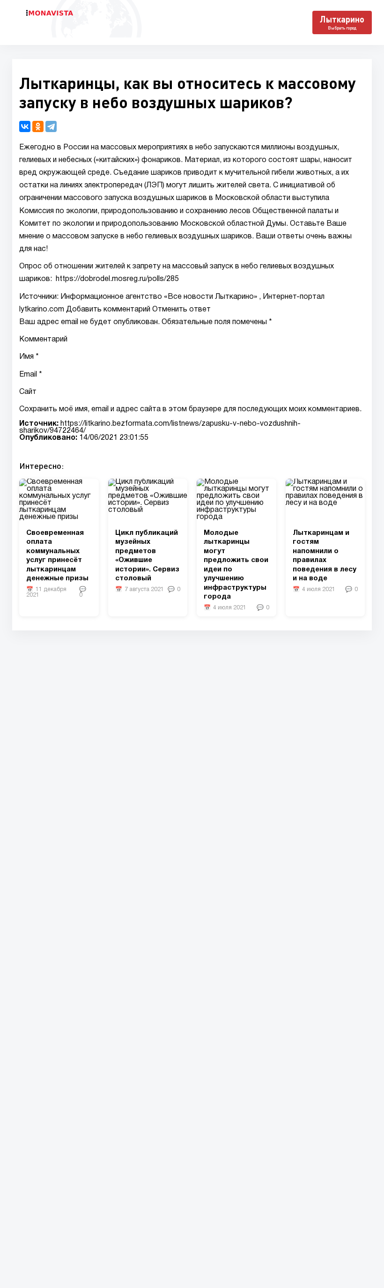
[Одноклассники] (38, 126)
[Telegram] (51, 126)
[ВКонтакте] (24, 126)
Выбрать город (342, 27)
